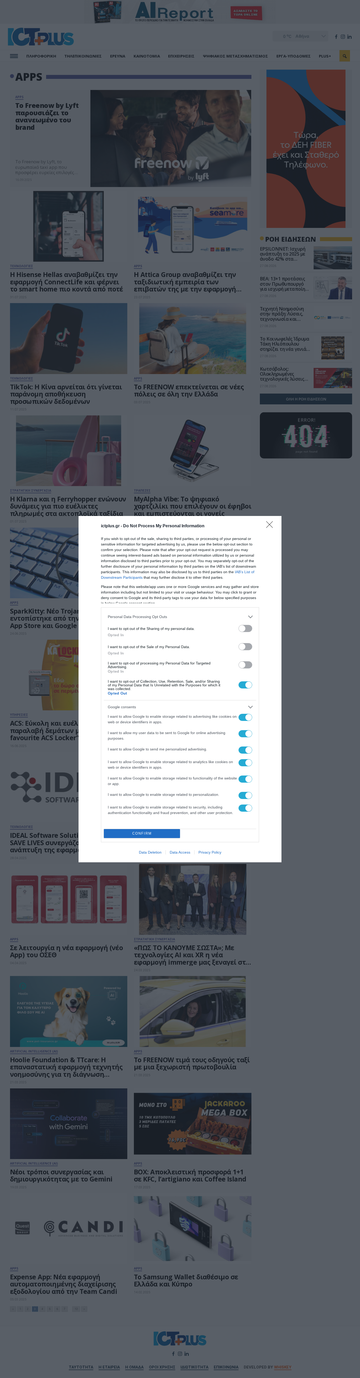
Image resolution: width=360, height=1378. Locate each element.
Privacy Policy (209, 852)
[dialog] (180, 689)
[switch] (245, 628)
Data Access (180, 852)
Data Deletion (150, 852)
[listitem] (180, 617)
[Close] (271, 526)
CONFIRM (142, 833)
